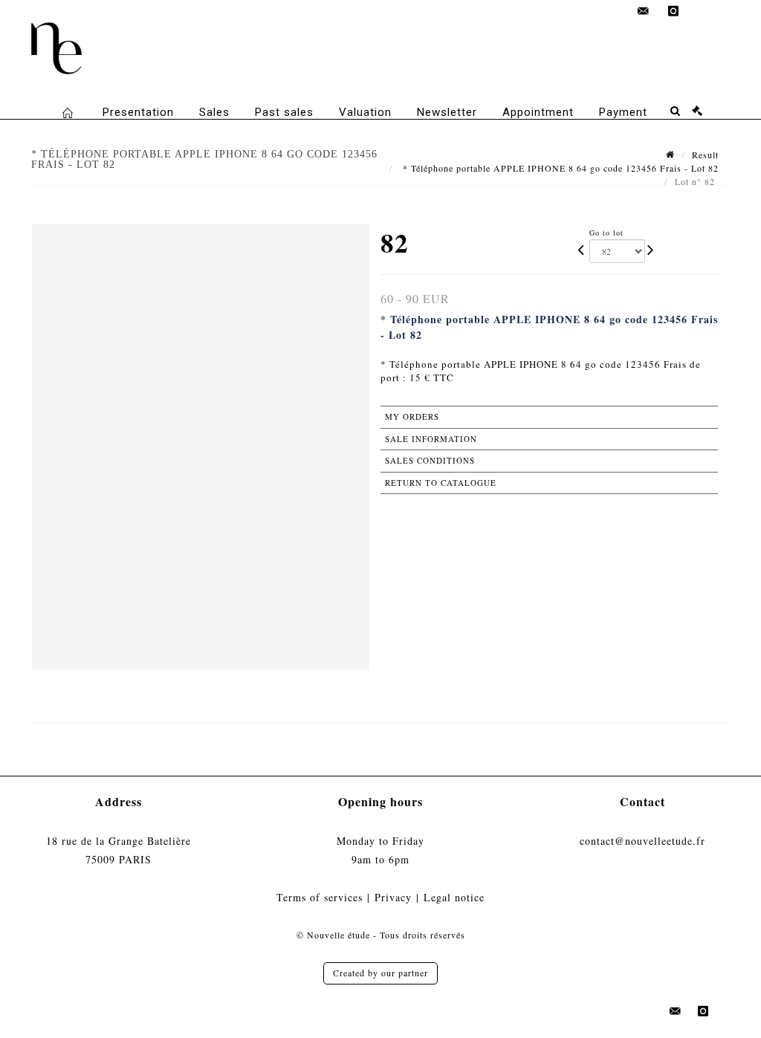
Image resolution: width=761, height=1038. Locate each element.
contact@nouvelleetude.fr (642, 841)
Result (705, 154)
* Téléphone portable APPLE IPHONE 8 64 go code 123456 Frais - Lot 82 (559, 168)
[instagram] (673, 11)
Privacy (393, 897)
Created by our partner (380, 973)
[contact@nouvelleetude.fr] (643, 11)
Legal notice (454, 897)
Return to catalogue (440, 482)
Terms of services (319, 897)
